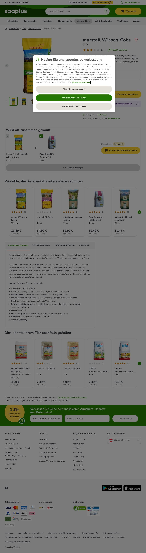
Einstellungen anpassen (74, 89)
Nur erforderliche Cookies (74, 106)
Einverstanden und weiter (74, 97)
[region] (74, 83)
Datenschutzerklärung (81, 82)
